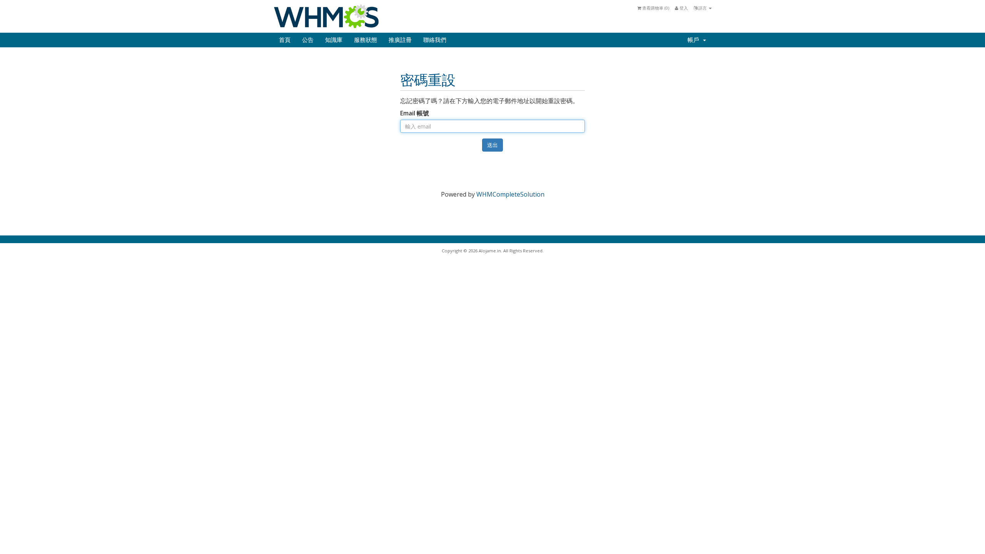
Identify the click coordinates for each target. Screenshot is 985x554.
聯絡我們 (434, 40)
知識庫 (333, 40)
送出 (492, 145)
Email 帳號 (414, 113)
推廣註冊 (400, 40)
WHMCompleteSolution (510, 194)
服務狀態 (365, 40)
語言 (702, 8)
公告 (308, 40)
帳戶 (695, 40)
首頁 (284, 40)
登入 (683, 8)
